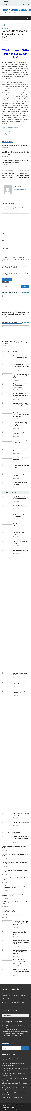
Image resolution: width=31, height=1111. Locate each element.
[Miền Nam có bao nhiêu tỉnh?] (7, 524)
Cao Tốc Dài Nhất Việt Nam (21, 822)
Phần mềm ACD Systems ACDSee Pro (12, 915)
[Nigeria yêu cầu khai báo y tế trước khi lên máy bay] (7, 356)
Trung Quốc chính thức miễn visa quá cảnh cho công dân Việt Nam (21, 414)
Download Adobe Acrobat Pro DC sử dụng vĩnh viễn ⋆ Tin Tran (21, 922)
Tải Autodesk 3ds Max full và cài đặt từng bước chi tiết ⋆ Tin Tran (20, 961)
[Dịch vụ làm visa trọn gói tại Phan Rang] (7, 458)
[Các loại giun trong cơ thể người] (7, 541)
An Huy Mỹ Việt (12, 1029)
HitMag (4, 1109)
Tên (3, 233)
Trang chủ (4, 24)
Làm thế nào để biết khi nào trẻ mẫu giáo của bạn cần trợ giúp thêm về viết (15, 153)
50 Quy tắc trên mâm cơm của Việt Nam (20, 515)
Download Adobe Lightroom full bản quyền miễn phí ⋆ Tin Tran (21, 932)
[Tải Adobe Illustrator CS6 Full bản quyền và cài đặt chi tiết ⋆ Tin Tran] (7, 969)
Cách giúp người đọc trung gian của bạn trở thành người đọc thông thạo (15, 161)
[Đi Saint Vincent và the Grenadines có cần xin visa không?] (7, 393)
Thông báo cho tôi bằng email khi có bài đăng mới (15, 274)
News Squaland (6, 134)
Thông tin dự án (20, 1033)
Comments (14, 492)
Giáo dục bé (5, 28)
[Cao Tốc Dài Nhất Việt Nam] (7, 822)
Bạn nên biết (24, 1031)
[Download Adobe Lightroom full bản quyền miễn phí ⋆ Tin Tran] (7, 931)
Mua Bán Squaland (7, 129)
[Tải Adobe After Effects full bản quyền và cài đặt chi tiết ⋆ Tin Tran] (7, 940)
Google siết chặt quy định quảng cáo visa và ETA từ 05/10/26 (20, 424)
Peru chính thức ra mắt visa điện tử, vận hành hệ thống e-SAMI (21, 375)
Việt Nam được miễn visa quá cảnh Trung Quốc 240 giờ (20, 404)
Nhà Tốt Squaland (7, 131)
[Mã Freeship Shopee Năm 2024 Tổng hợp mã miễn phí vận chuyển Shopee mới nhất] (15, 302)
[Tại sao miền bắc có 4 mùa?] (7, 550)
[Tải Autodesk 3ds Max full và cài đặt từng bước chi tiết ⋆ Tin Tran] (7, 960)
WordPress (11, 1107)
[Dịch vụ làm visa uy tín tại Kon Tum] (7, 474)
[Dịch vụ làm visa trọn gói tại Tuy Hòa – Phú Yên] (7, 449)
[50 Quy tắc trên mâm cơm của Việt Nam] (7, 515)
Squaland (15, 127)
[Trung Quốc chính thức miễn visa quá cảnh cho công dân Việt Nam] (7, 413)
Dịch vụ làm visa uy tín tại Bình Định (12, 1097)
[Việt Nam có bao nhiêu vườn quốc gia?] (7, 682)
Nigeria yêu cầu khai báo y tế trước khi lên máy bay (20, 356)
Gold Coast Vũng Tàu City (14, 1035)
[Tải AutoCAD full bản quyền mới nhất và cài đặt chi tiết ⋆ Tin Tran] (7, 950)
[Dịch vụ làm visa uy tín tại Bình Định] (7, 432)
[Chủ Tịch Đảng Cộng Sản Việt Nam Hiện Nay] (7, 691)
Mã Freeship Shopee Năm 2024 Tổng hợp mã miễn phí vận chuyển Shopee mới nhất (15, 313)
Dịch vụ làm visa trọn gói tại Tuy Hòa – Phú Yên (21, 449)
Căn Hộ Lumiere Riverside (12, 1031)
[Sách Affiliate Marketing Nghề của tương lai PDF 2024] (15, 332)
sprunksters (9, 1109)
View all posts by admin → (20, 189)
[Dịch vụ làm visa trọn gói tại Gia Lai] (7, 466)
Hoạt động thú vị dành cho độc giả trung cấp (15, 145)
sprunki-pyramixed (17, 1109)
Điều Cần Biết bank (7, 127)
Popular (5, 492)
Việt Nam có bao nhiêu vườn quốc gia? (19, 682)
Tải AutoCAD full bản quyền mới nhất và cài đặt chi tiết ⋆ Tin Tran (21, 951)
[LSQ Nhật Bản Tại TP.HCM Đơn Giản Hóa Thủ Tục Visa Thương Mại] (7, 364)
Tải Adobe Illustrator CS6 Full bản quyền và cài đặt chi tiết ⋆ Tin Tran (21, 971)
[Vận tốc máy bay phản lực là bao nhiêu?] (7, 813)
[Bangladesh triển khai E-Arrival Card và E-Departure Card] (7, 384)
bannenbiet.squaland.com (17, 1105)
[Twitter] (26, 4)
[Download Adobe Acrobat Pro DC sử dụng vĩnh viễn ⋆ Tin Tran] (7, 921)
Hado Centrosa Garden (8, 1033)
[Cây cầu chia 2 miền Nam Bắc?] (7, 673)
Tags (21, 492)
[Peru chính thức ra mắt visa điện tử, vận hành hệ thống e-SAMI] (7, 374)
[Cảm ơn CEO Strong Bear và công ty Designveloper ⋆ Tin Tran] (7, 836)
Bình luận (5, 212)
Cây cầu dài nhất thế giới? (20, 506)
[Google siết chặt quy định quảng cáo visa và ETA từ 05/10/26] (7, 422)
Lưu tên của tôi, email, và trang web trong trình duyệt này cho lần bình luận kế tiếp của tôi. (15, 259)
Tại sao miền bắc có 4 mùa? (20, 550)
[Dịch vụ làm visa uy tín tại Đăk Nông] (7, 483)
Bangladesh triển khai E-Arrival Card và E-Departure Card (20, 385)
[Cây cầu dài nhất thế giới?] (7, 506)
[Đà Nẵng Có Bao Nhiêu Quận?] (7, 533)
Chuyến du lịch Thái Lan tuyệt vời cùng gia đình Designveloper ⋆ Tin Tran (15, 886)
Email (4, 241)
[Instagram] (28, 4)
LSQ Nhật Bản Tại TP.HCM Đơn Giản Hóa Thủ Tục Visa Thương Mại (21, 366)
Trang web (5, 248)
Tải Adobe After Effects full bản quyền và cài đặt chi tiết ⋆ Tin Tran (21, 942)
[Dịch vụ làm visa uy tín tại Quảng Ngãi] (7, 441)
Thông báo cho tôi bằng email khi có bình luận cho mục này (14, 267)
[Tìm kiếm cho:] (15, 286)
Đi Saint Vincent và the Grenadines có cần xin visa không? (20, 395)
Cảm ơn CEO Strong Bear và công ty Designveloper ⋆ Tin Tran (21, 838)
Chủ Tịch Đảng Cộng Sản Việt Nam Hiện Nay (20, 691)
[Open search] (27, 18)
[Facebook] (24, 4)
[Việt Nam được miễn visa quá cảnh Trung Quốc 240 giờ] (7, 403)
